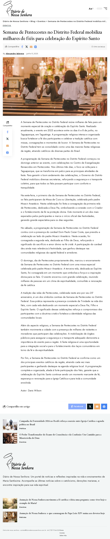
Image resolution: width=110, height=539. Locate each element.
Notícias (22, 517)
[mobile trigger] (104, 8)
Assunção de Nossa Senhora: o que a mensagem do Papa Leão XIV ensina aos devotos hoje (62, 513)
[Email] (31, 46)
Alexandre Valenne (15, 54)
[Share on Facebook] (22, 46)
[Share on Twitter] (27, 46)
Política (22, 428)
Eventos (7, 26)
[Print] (36, 46)
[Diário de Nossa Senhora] (18, 8)
